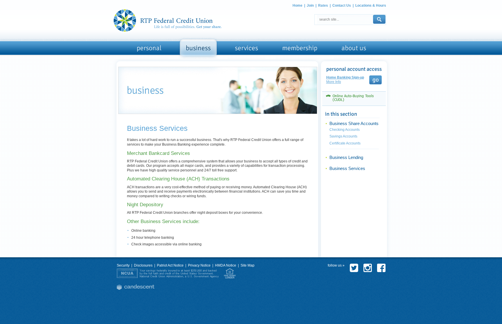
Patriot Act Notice (170, 265)
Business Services (347, 168)
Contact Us (341, 5)
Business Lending (346, 157)
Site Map (247, 265)
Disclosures (143, 265)
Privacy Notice (199, 265)
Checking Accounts (344, 130)
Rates (323, 5)
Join (310, 5)
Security (123, 265)
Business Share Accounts (354, 123)
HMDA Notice (225, 265)
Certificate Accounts (345, 143)
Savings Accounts (343, 136)
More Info (333, 82)
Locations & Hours (370, 5)
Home (297, 5)
